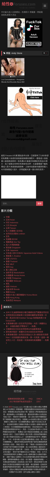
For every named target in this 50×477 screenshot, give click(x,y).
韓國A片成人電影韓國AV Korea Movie (21, 295)
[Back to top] (42, 470)
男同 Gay (9, 267)
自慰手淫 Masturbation (15, 273)
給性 (10, 407)
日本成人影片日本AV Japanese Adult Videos (24, 253)
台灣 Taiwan (11, 228)
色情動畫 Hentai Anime (15, 275)
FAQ (30, 399)
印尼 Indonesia (12, 223)
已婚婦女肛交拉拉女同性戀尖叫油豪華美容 (23, 329)
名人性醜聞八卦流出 (14, 231)
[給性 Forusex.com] (20, 5)
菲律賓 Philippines (13, 278)
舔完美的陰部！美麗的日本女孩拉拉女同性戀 (24, 332)
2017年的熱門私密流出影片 (20, 402)
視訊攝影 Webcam (13, 281)
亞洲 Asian (10, 220)
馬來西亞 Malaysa (13, 300)
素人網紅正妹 (11, 270)
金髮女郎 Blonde (13, 289)
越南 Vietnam (11, 287)
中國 (8, 217)
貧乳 (8, 284)
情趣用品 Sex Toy (13, 242)
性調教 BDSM (11, 239)
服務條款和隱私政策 (16, 399)
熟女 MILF (10, 264)
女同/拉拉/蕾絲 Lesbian (15, 234)
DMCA (39, 399)
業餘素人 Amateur (13, 256)
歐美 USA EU (11, 259)
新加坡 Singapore (13, 248)
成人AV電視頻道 (12, 245)
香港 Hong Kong (12, 298)
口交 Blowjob (11, 225)
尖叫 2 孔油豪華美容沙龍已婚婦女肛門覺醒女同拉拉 (27, 312)
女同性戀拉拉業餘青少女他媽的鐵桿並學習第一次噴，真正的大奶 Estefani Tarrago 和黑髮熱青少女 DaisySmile (26, 318)
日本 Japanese (12, 250)
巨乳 (8, 236)
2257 (38, 402)
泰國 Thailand (11, 261)
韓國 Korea (10, 292)
